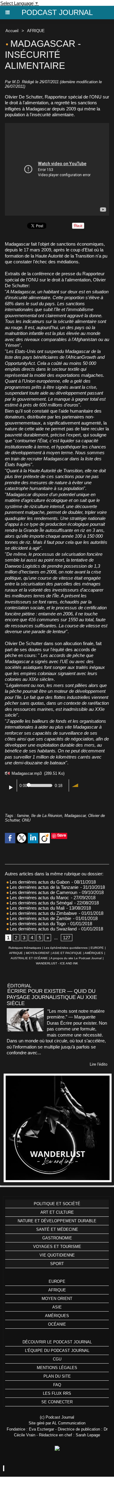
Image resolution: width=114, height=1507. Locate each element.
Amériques (57, 1315)
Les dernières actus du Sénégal (40, 902)
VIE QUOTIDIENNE (57, 1255)
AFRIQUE (36, 30)
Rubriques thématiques (25, 947)
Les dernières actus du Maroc (39, 897)
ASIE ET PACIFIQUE (67, 953)
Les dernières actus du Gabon (39, 882)
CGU (57, 1359)
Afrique (57, 1290)
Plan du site (57, 1376)
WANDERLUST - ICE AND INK (57, 963)
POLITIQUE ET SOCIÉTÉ (57, 1203)
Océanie (57, 1324)
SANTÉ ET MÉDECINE (57, 1229)
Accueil (12, 30)
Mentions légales (57, 1367)
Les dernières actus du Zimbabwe (43, 913)
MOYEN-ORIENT (38, 953)
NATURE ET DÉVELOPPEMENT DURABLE (57, 1221)
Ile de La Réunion (46, 815)
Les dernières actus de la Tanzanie (43, 887)
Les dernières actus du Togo (37, 923)
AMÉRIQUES (94, 953)
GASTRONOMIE (57, 1238)
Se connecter (57, 1402)
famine (23, 815)
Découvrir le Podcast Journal (57, 1342)
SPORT (57, 1263)
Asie (57, 1307)
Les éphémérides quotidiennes (66, 947)
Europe (57, 1281)
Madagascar (75, 815)
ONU (26, 820)
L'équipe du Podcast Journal (57, 1350)
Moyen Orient (57, 1298)
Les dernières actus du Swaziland (43, 928)
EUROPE (97, 947)
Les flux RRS (57, 1393)
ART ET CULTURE (57, 1212)
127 (66, 937)
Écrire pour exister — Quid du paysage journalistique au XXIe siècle (52, 997)
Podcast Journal (57, 12)
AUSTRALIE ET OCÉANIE (29, 958)
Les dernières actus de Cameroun (43, 892)
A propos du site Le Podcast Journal (76, 958)
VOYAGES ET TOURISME (57, 1246)
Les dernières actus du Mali (36, 908)
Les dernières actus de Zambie (40, 918)
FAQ (57, 1385)
